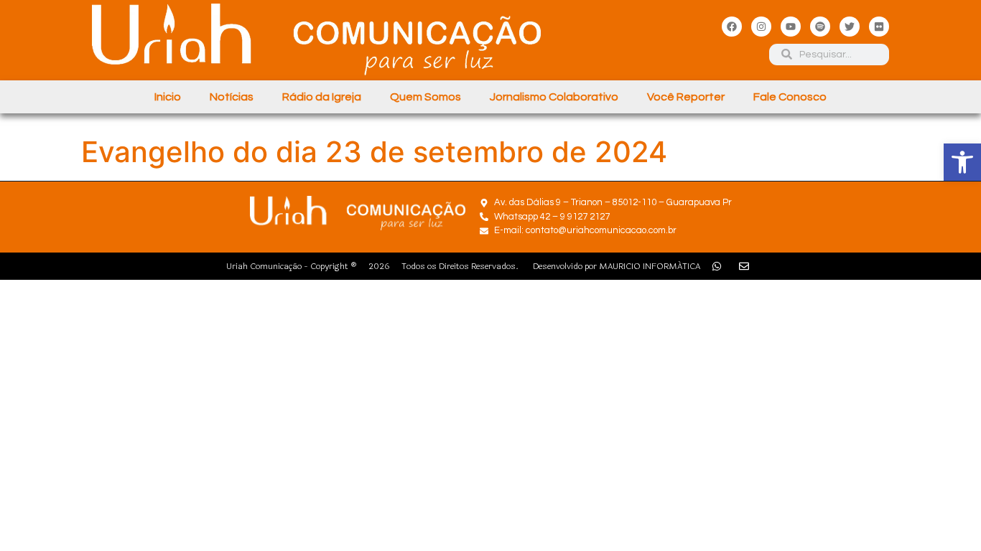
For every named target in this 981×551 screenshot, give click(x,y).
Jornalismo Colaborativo (554, 97)
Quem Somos (425, 97)
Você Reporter (686, 97)
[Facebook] (732, 27)
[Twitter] (850, 27)
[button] (962, 162)
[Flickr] (879, 27)
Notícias (232, 97)
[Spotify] (820, 27)
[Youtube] (791, 27)
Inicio (167, 97)
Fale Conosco (790, 97)
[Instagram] (761, 27)
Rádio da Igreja (321, 97)
